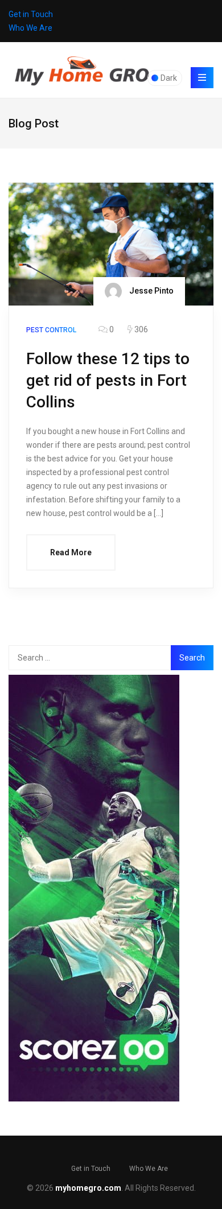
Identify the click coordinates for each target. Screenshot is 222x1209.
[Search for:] (90, 657)
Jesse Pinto (151, 290)
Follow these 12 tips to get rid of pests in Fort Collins (108, 380)
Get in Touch (31, 14)
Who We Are (30, 27)
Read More (71, 552)
